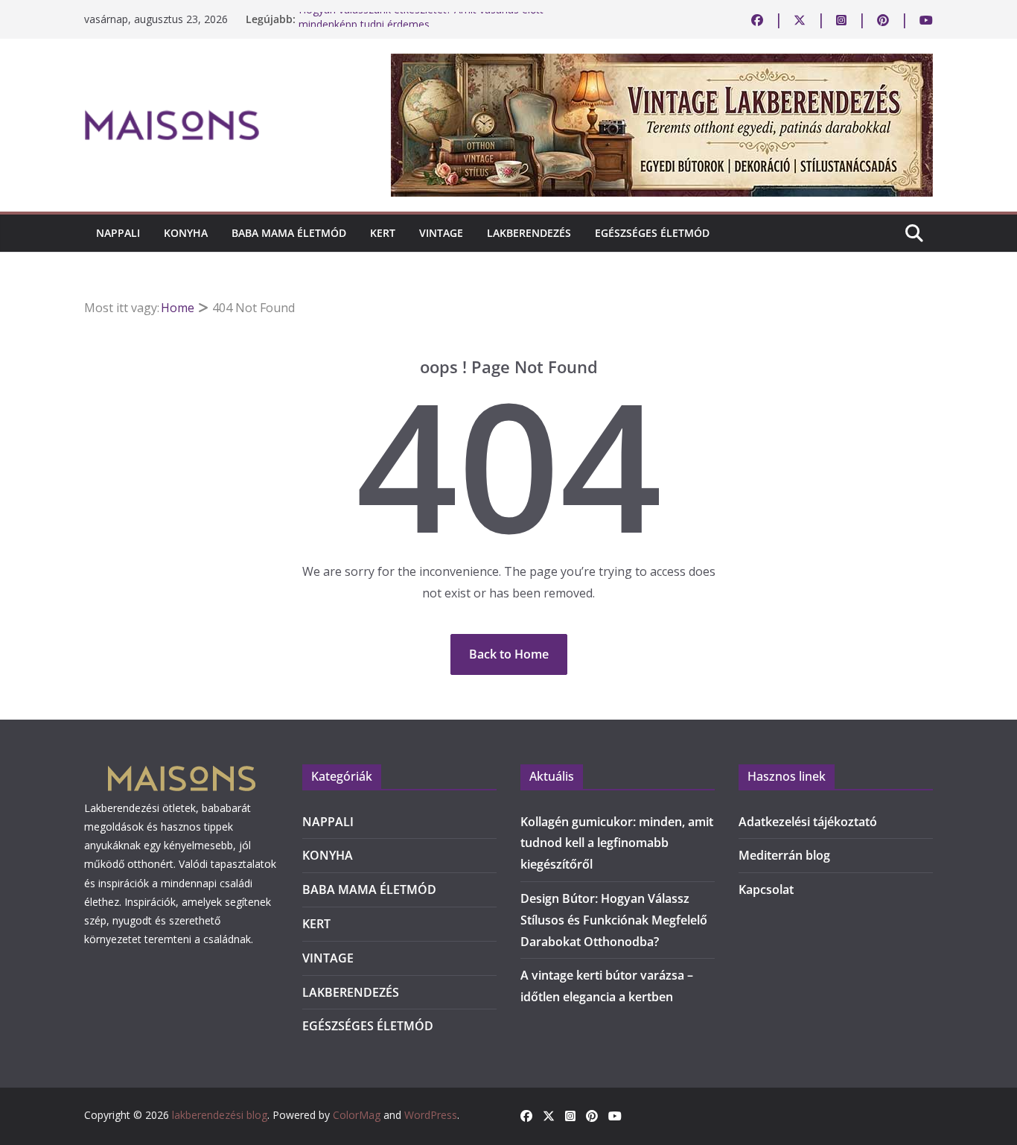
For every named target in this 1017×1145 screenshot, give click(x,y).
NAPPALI (118, 233)
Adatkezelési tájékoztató (808, 821)
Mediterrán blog (784, 855)
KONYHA (186, 233)
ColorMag (356, 1115)
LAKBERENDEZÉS (529, 233)
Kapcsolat (766, 889)
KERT (382, 233)
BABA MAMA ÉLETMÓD (289, 233)
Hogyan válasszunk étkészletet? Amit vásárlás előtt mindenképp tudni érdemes (421, 24)
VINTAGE (441, 233)
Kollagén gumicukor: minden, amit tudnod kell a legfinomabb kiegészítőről (616, 843)
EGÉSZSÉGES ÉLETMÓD (652, 233)
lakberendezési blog (219, 1115)
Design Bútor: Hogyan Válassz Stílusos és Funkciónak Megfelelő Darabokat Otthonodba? (613, 920)
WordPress (430, 1115)
